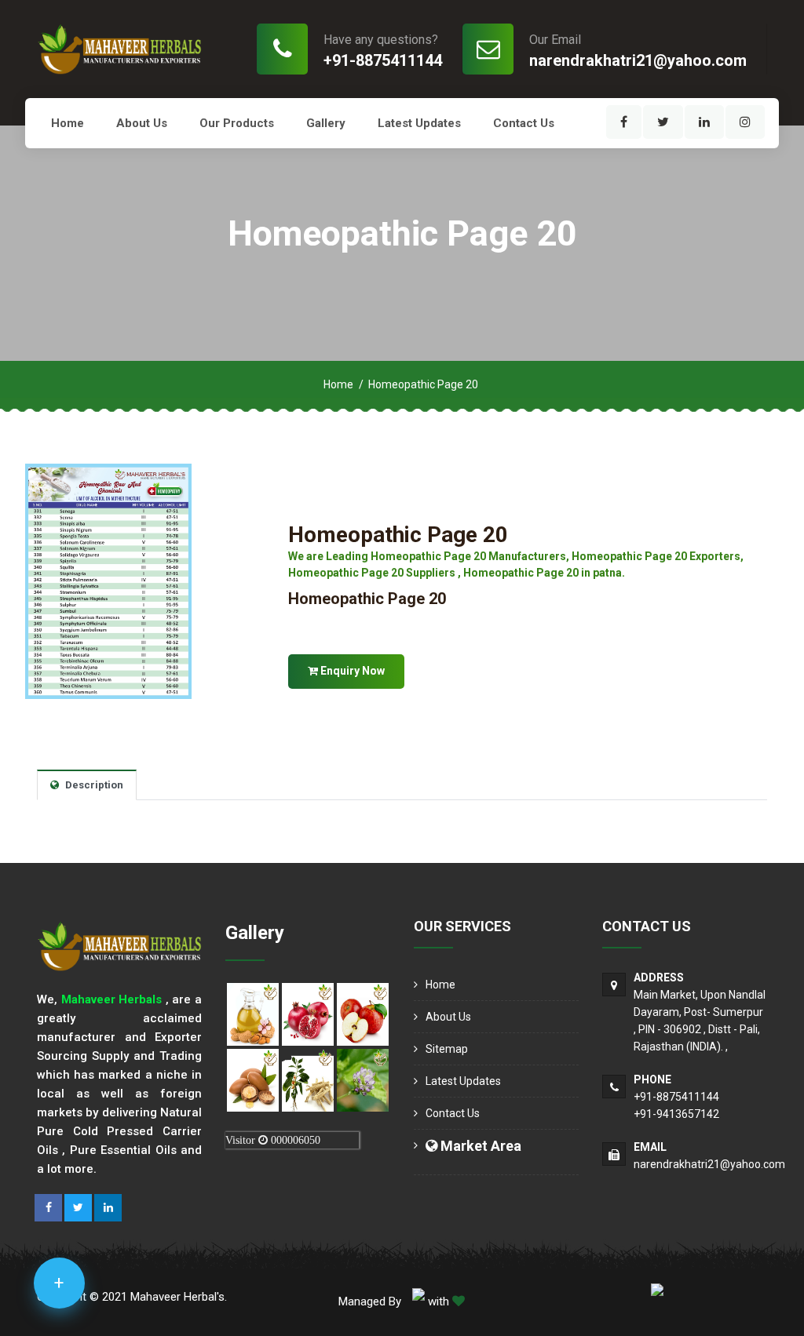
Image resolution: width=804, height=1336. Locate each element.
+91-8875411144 (382, 60)
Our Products (236, 123)
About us (141, 123)
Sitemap (447, 1049)
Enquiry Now (351, 670)
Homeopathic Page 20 (398, 535)
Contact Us (523, 123)
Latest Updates (419, 123)
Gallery (325, 123)
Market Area (479, 1146)
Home (67, 123)
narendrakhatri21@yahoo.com (638, 60)
